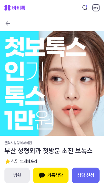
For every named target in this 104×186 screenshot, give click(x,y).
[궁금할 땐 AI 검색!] (85, 8)
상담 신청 (85, 175)
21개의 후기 (28, 161)
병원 (17, 175)
